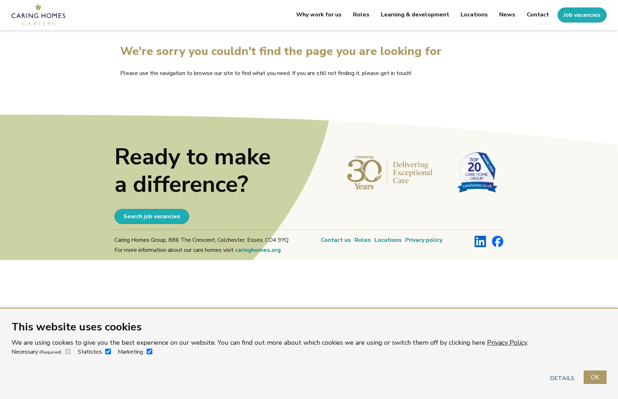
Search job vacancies (151, 216)
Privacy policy (423, 240)
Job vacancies (582, 15)
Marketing (130, 352)
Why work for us (319, 15)
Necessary (36, 352)
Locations (474, 15)
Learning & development (415, 15)
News (507, 15)
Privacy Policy (507, 342)
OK (595, 377)
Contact (538, 15)
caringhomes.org (258, 250)
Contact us (336, 240)
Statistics (90, 352)
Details (562, 378)
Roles (361, 15)
